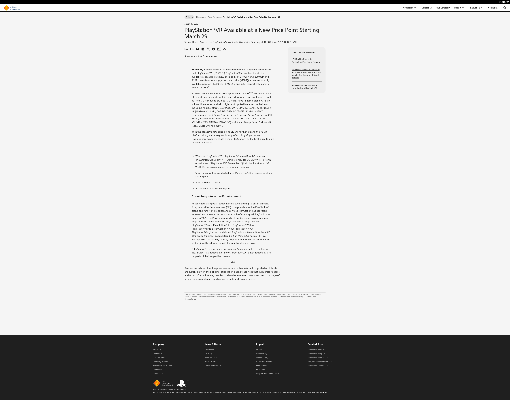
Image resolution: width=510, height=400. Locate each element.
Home (190, 17)
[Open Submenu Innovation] (481, 7)
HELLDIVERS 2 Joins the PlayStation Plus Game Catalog (306, 60)
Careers (427, 7)
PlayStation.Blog (316, 353)
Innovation (475, 7)
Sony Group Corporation (320, 361)
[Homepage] (12, 8)
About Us (157, 349)
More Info (324, 392)
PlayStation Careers (318, 365)
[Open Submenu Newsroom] (415, 7)
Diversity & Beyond (264, 361)
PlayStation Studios (318, 357)
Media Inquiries (213, 365)
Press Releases (214, 17)
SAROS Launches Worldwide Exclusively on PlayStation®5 (304, 86)
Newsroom (408, 7)
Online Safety (262, 357)
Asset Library (210, 361)
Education (260, 369)
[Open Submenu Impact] (463, 7)
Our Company (443, 7)
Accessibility (261, 353)
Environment (261, 365)
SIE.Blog (208, 353)
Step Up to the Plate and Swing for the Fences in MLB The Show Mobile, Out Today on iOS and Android (306, 73)
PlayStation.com (316, 349)
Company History (160, 361)
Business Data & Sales (162, 365)
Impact (457, 7)
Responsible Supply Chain (267, 373)
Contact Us (493, 7)
